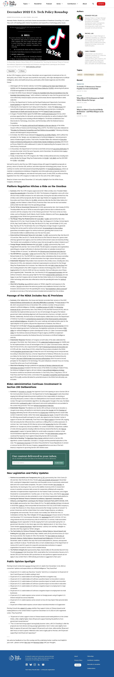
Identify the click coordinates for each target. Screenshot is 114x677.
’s (44, 289)
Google (51, 410)
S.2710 (13, 88)
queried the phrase (26, 526)
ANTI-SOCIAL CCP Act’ (33, 67)
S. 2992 (34, 200)
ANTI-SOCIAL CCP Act (54, 503)
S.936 (15, 160)
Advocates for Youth (46, 415)
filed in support (49, 419)
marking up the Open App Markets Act (54, 86)
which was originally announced (48, 480)
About (85, 4)
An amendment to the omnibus (53, 228)
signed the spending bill (17, 193)
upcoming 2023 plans (60, 149)
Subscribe (59, 463)
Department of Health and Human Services (24, 111)
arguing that (44, 412)
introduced (18, 552)
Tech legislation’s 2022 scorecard (56, 289)
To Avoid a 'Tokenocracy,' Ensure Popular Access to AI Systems (89, 87)
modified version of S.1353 (44, 307)
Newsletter (38, 4)
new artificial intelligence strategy (53, 370)
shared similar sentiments (54, 275)
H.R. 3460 (39, 235)
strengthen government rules (23, 351)
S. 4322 (45, 244)
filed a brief (53, 394)
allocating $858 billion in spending (43, 302)
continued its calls (25, 403)
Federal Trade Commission (52, 111)
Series (59, 4)
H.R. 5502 (21, 160)
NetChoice (13, 522)
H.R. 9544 (22, 533)
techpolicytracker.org (54, 169)
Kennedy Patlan (38, 642)
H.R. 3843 (53, 158)
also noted (65, 494)
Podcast (49, 4)
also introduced (46, 515)
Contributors (71, 4)
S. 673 (19, 377)
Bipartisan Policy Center (34, 438)
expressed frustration (55, 272)
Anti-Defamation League (55, 433)
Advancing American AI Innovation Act (55, 347)
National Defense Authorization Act (21, 302)
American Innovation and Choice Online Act (34, 88)
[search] (93, 3)
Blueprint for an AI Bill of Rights (46, 135)
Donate (101, 4)
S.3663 (13, 202)
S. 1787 (45, 235)
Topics (25, 4)
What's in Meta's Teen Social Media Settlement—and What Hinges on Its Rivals (90, 111)
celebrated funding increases (50, 342)
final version (61, 302)
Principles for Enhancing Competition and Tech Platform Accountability (33, 130)
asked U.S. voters (25, 608)
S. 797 (43, 477)
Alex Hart (27, 642)
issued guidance (15, 104)
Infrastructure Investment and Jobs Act (53, 251)
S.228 (46, 158)
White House (59, 107)
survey (28, 566)
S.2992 (51, 88)
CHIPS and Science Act (49, 114)
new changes (57, 484)
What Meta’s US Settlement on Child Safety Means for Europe (90, 99)
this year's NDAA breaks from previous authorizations (33, 358)
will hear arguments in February (43, 405)
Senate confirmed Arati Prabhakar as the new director (39, 125)
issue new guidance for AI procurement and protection (46, 326)
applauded (45, 517)
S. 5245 (15, 503)
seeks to (21, 505)
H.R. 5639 (39, 244)
